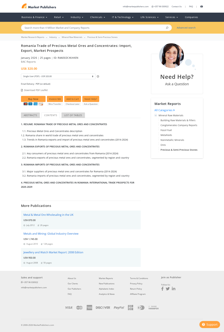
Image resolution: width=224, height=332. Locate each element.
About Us (72, 278)
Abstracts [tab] (30, 115)
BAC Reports (28, 61)
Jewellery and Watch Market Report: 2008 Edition (53, 252)
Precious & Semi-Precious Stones (179, 149)
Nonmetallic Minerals (172, 139)
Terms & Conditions (139, 278)
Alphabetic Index (106, 288)
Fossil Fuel (166, 130)
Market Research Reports (32, 37)
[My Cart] (201, 6)
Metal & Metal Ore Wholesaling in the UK (48, 215)
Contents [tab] (50, 115)
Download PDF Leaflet (36, 90)
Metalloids (166, 135)
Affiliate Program (138, 294)
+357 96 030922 (161, 6)
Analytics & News (107, 294)
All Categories (163, 110)
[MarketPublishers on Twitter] (168, 289)
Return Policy (136, 288)
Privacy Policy (136, 283)
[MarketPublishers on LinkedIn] (173, 289)
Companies (191, 17)
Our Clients (73, 283)
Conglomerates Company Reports (179, 125)
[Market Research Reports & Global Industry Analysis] (39, 6)
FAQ (191, 6)
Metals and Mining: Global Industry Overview (50, 233)
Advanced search (186, 27)
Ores (163, 144)
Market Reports (106, 278)
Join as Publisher (171, 277)
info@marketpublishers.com (136, 6)
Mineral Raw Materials (171, 115)
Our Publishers (74, 288)
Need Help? (90, 99)
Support (211, 324)
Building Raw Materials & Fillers (178, 120)
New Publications (106, 283)
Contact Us (177, 6)
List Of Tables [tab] (73, 115)
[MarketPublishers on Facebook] (162, 289)
